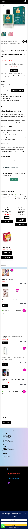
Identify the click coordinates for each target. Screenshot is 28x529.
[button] (25, 5)
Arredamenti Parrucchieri (8, 443)
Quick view (7, 221)
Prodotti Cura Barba (9, 41)
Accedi (14, 179)
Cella (2, 50)
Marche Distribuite (15, 50)
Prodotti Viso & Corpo (7, 437)
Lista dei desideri (6, 456)
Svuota (2, 86)
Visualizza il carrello (7, 450)
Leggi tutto (6, 422)
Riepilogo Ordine (6, 448)
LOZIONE (17, 100)
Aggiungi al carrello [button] (21, 219)
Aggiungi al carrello (17, 90)
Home (2, 41)
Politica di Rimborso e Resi (8, 449)
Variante (3, 81)
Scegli (7, 217)
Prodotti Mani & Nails (7, 436)
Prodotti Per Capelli (7, 435)
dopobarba (12, 100)
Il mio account (5, 455)
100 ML (4, 100)
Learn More (14, 70)
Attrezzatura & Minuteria (8, 441)
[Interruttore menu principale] (3, 2)
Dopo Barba (7, 50)
